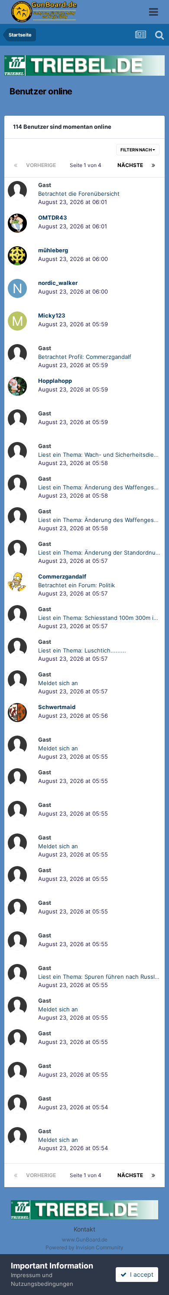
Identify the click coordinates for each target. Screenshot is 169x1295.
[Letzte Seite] (153, 165)
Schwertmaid (56, 706)
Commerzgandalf (62, 576)
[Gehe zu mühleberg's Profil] (17, 255)
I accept (140, 1274)
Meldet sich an (58, 682)
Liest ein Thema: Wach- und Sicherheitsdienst (100, 454)
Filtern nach (136, 149)
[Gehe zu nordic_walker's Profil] (17, 288)
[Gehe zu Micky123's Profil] (17, 321)
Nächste (130, 165)
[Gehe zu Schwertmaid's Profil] (17, 712)
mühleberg (53, 250)
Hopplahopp (55, 380)
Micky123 (51, 315)
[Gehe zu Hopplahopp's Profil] (17, 386)
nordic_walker (58, 282)
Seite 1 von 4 (87, 165)
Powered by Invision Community (85, 1247)
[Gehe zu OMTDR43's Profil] (17, 223)
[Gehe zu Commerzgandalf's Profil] (17, 582)
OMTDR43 (52, 217)
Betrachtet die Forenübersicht (79, 193)
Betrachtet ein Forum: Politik (76, 585)
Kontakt (84, 1229)
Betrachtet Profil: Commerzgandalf (84, 356)
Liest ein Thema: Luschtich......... (82, 650)
